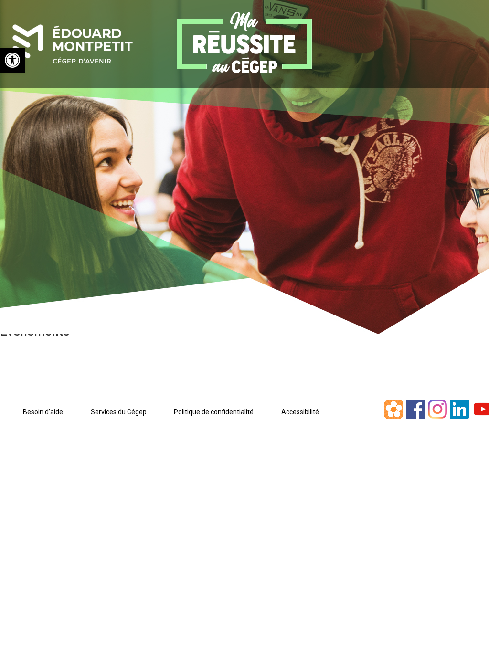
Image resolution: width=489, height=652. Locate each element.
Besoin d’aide (43, 412)
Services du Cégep (119, 412)
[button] (12, 60)
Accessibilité (300, 412)
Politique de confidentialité (214, 412)
